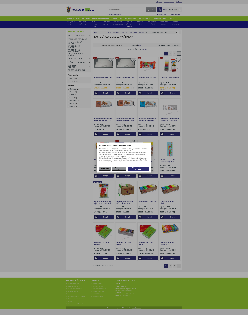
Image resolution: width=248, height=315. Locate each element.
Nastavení (105, 168)
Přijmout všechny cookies (138, 168)
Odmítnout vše (119, 168)
